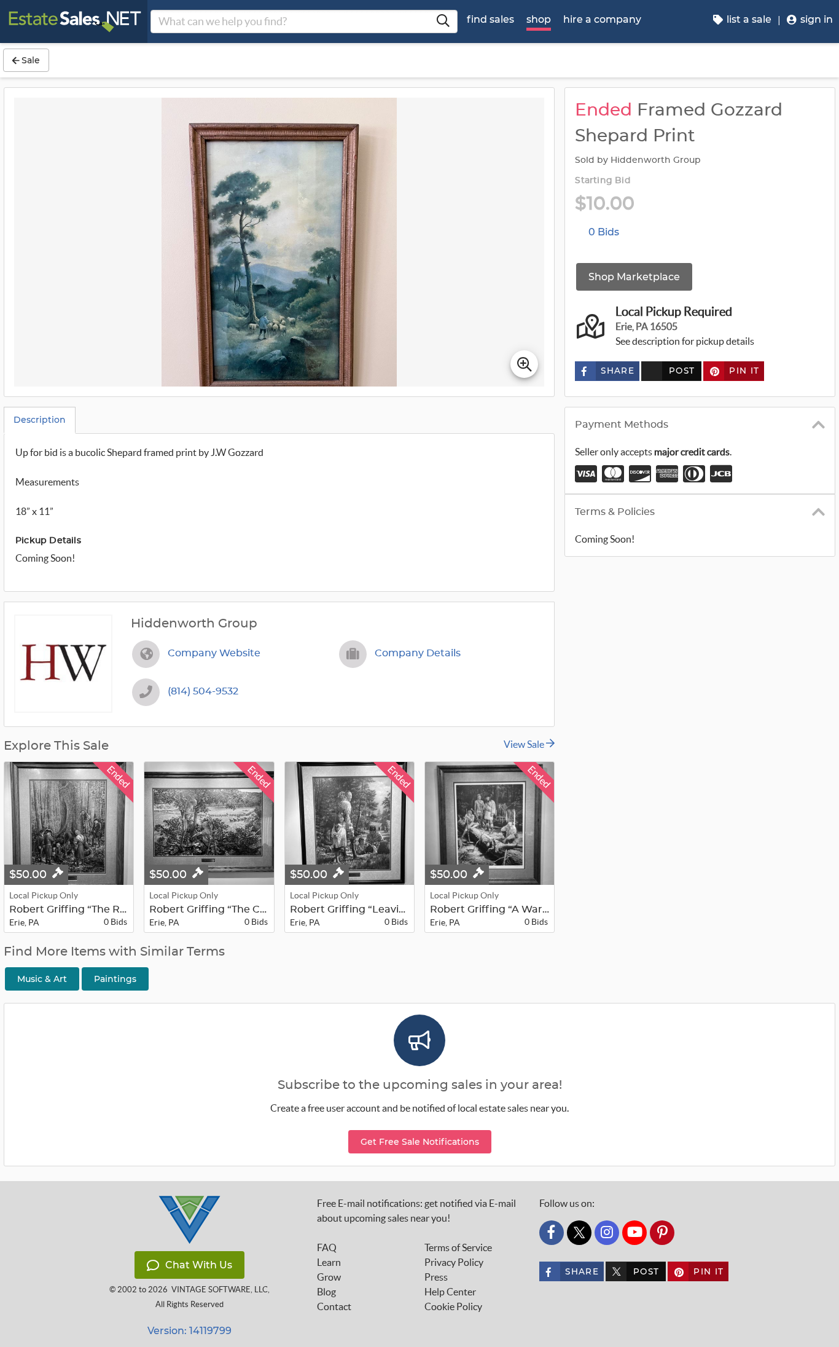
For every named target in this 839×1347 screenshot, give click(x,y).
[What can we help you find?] (443, 21)
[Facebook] (551, 1232)
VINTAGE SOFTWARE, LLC (219, 1289)
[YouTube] (634, 1232)
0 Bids (603, 232)
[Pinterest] (662, 1232)
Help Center (450, 1291)
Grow (329, 1276)
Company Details (418, 653)
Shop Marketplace (634, 277)
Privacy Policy (453, 1262)
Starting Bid (602, 180)
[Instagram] (607, 1232)
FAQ (327, 1247)
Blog (326, 1291)
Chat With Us (198, 1265)
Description (40, 419)
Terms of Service (458, 1247)
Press (436, 1276)
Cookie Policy (453, 1306)
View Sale (525, 744)
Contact (334, 1306)
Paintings (115, 978)
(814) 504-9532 (203, 691)
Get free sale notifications (420, 1141)
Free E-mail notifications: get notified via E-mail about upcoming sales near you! (416, 1210)
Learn (329, 1262)
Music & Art (42, 978)
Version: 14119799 (189, 1331)
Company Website (214, 653)
